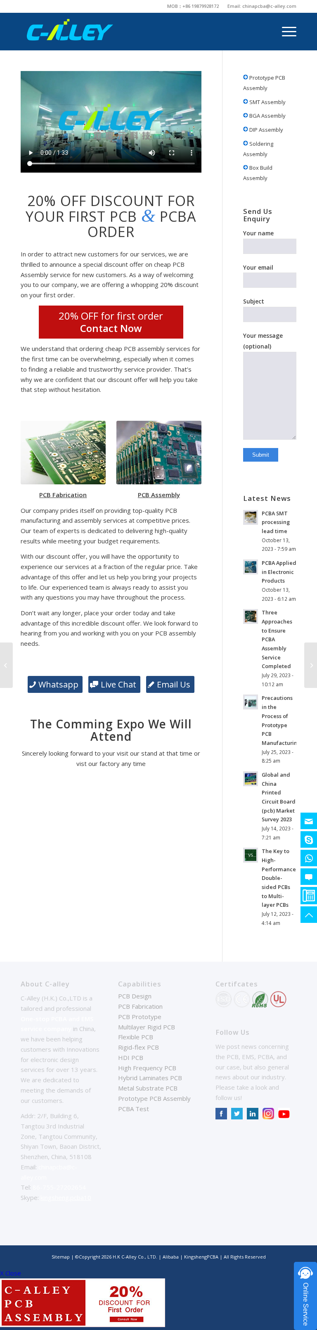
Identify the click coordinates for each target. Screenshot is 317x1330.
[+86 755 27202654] (308, 895)
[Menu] (285, 31)
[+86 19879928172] (308, 858)
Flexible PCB (135, 1037)
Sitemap (61, 1257)
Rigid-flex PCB (138, 1047)
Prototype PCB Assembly (264, 83)
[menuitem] (193, 6)
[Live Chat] (308, 876)
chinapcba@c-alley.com (269, 6)
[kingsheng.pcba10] (308, 839)
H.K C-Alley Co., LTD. (135, 1257)
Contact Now (111, 328)
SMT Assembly (267, 102)
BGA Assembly (267, 115)
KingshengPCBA (201, 1257)
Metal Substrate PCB (147, 1088)
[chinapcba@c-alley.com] (308, 821)
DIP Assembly (265, 129)
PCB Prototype (139, 1016)
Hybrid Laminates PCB (150, 1078)
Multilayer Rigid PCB (146, 1027)
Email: (234, 6)
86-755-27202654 (59, 1187)
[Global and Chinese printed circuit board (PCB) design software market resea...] (310, 665)
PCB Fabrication (140, 1006)
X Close (10, 1273)
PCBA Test (133, 1109)
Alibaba (171, 1257)
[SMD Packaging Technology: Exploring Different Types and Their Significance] (6, 665)
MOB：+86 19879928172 (193, 6)
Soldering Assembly (258, 149)
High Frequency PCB (147, 1068)
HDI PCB (130, 1057)
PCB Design (134, 996)
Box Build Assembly (257, 173)
